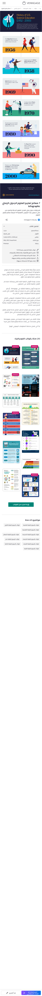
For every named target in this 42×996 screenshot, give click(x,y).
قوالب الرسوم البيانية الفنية (31, 548)
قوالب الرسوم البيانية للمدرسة (30, 534)
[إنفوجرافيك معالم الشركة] (30, 358)
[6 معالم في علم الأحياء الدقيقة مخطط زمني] (30, 386)
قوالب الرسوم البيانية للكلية (12, 544)
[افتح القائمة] (4, 3)
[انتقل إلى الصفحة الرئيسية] (31, 3)
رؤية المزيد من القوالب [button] (21, 504)
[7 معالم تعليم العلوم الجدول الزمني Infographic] (11, 358)
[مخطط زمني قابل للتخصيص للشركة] (11, 400)
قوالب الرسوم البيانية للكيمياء (31, 539)
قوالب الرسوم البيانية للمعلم (11, 534)
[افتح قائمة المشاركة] (6, 220)
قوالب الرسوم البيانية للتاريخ (12, 525)
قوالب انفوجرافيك (27, 8)
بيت (40, 8)
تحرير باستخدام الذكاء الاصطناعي (32, 993)
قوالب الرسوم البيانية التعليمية (30, 530)
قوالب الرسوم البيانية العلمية (31, 525)
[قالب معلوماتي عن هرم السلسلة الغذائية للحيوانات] (30, 464)
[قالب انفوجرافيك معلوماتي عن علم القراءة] (11, 381)
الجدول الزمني (17, 8)
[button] (11, 993)
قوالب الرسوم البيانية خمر (12, 539)
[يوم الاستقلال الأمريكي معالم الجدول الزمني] (11, 424)
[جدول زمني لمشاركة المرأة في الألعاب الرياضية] (11, 480)
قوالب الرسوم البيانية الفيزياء (31, 544)
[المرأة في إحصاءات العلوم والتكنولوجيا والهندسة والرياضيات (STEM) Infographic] (30, 486)
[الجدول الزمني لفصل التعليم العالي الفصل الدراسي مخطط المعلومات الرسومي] (11, 452)
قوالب (35, 8)
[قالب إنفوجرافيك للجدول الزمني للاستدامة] (30, 414)
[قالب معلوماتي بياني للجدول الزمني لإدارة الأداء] (30, 442)
